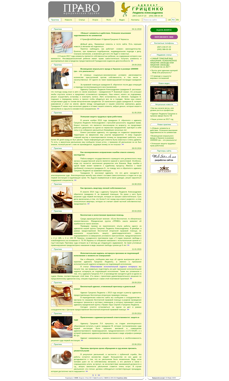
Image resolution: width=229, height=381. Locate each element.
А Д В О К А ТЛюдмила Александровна (147, 9)
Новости (68, 20)
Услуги (95, 20)
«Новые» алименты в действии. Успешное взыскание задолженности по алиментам (163, 130)
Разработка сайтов (122, 378)
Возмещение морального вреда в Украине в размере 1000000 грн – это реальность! (163, 138)
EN (177, 20)
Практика (55, 20)
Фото (108, 20)
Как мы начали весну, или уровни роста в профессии (162, 109)
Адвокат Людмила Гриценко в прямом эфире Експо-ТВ (163, 115)
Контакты (135, 20)
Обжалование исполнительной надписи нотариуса (113, 266)
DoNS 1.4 (107, 378)
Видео (122, 20)
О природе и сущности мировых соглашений (160, 77)
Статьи (82, 20)
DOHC (76, 378)
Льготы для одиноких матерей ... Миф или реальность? (164, 71)
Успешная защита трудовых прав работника (163, 144)
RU (173, 20)
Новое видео (164, 83)
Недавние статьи (164, 55)
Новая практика (164, 124)
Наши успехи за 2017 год (162, 119)
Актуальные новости (164, 104)
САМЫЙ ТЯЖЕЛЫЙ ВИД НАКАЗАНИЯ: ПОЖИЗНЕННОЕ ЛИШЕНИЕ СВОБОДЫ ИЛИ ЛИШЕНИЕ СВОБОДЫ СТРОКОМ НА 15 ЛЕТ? (163, 62)
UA (169, 20)
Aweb (95, 378)
